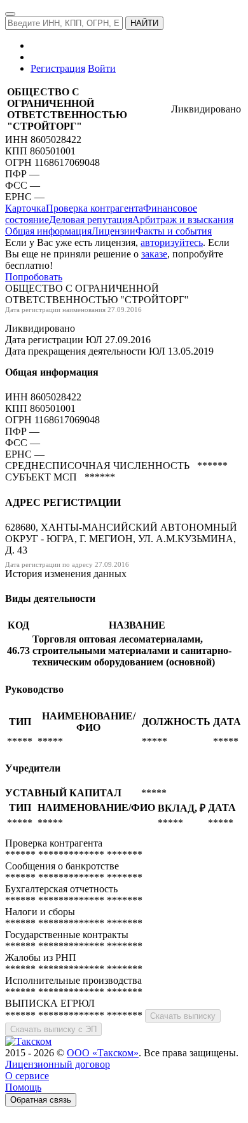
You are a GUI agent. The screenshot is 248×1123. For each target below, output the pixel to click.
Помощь (23, 1087)
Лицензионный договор (57, 1064)
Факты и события (173, 231)
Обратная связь (40, 1100)
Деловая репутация (90, 219)
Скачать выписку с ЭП (53, 1029)
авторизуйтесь (172, 242)
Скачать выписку (183, 1016)
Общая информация (48, 231)
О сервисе (27, 1075)
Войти (102, 68)
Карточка (25, 208)
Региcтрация (58, 68)
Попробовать (33, 276)
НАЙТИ (144, 23)
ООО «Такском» (103, 1052)
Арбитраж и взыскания (182, 219)
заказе (154, 253)
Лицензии (113, 231)
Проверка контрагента (94, 208)
